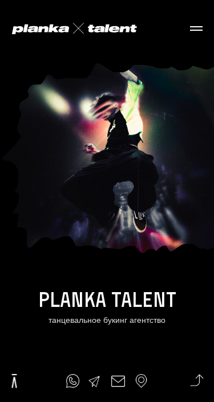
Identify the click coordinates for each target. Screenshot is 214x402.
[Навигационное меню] (196, 28)
